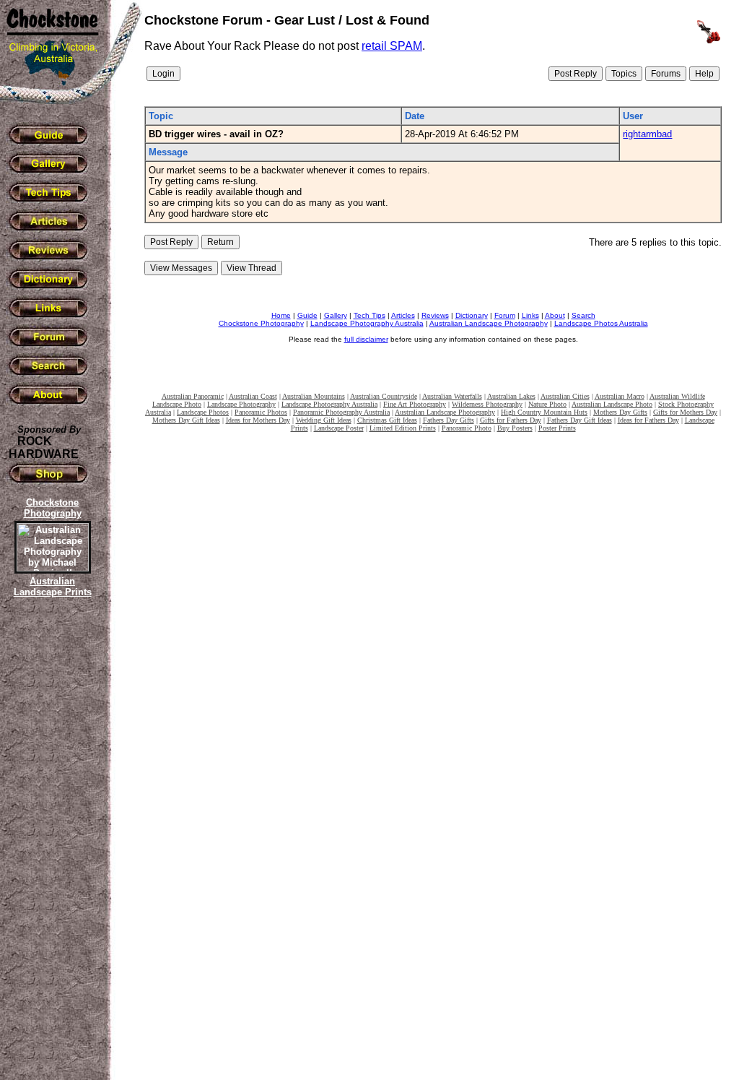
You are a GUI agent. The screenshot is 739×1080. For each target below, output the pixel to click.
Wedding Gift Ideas (323, 420)
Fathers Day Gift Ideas (579, 420)
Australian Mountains (313, 396)
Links (530, 315)
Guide (307, 315)
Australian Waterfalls (452, 396)
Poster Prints (557, 428)
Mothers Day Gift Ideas (186, 420)
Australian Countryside (383, 396)
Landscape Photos (203, 412)
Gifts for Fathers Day (510, 420)
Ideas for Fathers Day (648, 420)
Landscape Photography (241, 404)
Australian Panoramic (193, 396)
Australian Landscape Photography (488, 323)
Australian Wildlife (677, 396)
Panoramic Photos (261, 412)
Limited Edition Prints (403, 428)
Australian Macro (619, 396)
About (555, 315)
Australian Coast (253, 396)
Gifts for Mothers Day (685, 412)
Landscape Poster (339, 428)
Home (281, 315)
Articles (403, 315)
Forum (504, 315)
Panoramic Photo (466, 428)
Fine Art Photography (414, 404)
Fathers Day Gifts (448, 420)
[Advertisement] (50, 849)
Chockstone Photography (261, 323)
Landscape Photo (176, 404)
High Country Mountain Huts (544, 412)
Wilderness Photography (487, 404)
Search (583, 315)
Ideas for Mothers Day (258, 420)
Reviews (435, 315)
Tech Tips (369, 315)
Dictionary (471, 315)
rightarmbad (647, 134)
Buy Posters (515, 428)
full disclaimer (366, 339)
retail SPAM (392, 46)
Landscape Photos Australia (601, 323)
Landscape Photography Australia (367, 323)
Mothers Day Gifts (620, 412)
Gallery (335, 315)
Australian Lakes (511, 396)
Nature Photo (547, 404)
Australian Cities (565, 396)
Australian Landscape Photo (612, 404)
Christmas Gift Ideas (387, 420)
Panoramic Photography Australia (341, 412)
